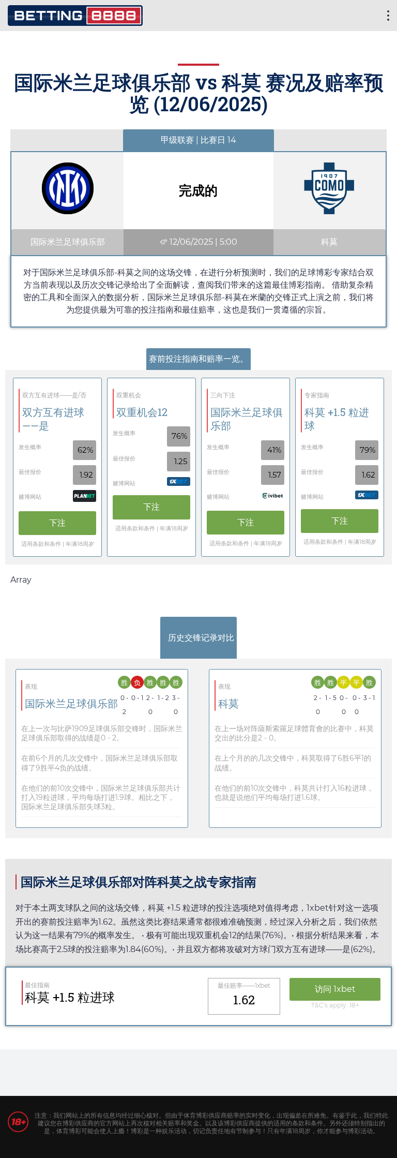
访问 (335, 989)
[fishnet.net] (75, 14)
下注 (57, 523)
